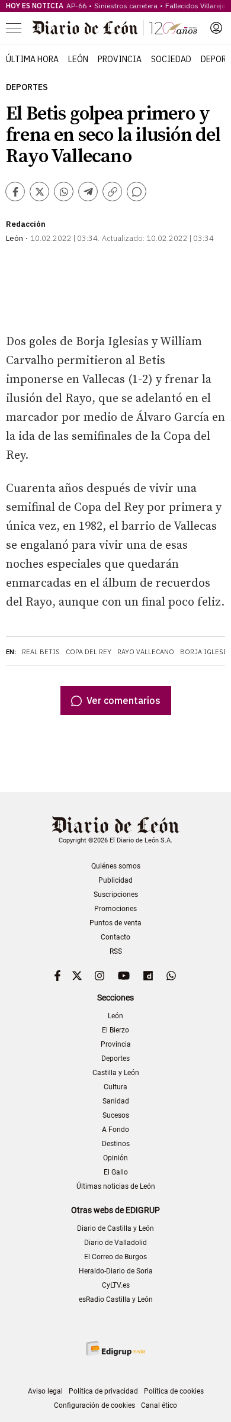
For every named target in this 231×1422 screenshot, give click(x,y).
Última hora (32, 59)
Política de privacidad (103, 1391)
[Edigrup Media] (115, 1348)
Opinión (115, 1158)
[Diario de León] (115, 28)
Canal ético (159, 1405)
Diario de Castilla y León (115, 1228)
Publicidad (115, 880)
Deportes (27, 87)
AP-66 (76, 5)
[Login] (216, 28)
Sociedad (171, 59)
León (78, 59)
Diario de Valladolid (115, 1242)
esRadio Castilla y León (116, 1299)
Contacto (115, 937)
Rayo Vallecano (145, 652)
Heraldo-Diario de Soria (116, 1271)
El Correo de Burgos (115, 1257)
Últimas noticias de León (115, 1186)
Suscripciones (116, 894)
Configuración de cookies (94, 1405)
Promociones (115, 909)
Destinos (116, 1144)
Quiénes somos (115, 866)
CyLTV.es (116, 1285)
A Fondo (115, 1129)
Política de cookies (174, 1391)
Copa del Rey (88, 652)
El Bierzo (115, 1030)
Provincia (120, 59)
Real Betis (41, 652)
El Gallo (116, 1172)
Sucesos (115, 1115)
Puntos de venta (115, 923)
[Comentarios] (136, 191)
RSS (116, 951)
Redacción (26, 224)
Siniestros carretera (126, 5)
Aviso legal (45, 1391)
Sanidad (115, 1101)
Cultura (115, 1087)
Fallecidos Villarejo (195, 5)
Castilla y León (115, 1073)
